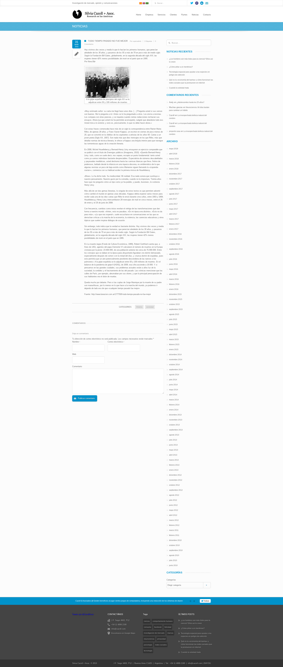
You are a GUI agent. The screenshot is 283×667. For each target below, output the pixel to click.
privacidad (161, 639)
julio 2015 (173, 319)
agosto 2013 (174, 435)
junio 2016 (173, 264)
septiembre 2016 (176, 249)
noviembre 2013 (175, 420)
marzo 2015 (174, 339)
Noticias (195, 15)
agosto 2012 (174, 495)
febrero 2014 (174, 405)
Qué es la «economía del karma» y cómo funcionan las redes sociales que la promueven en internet (196, 644)
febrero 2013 (174, 465)
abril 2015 (173, 334)
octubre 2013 (174, 425)
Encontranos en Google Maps (123, 633)
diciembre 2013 (175, 415)
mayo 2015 (173, 329)
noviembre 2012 (175, 480)
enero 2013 (173, 470)
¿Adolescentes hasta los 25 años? (190, 102)
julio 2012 (173, 500)
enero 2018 (173, 169)
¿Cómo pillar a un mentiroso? (181, 67)
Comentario (77, 366)
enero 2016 (173, 289)
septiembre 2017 (176, 189)
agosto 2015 (174, 314)
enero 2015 (173, 349)
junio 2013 (173, 445)
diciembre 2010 (175, 540)
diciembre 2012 (175, 475)
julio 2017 (173, 199)
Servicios (162, 15)
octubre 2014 (174, 365)
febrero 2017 (174, 224)
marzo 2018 (174, 159)
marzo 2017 (174, 219)
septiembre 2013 (176, 430)
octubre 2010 (174, 545)
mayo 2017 (173, 209)
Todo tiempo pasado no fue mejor (108, 41)
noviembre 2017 (175, 179)
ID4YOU (207, 663)
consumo (147, 627)
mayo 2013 (173, 450)
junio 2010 (173, 565)
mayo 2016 (173, 269)
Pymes (184, 15)
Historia (139, 307)
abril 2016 (173, 274)
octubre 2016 (174, 244)
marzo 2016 (174, 279)
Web (74, 354)
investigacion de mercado (154, 633)
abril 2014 (173, 395)
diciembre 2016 (175, 234)
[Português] (147, 3)
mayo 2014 (173, 390)
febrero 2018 (174, 164)
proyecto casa (174, 131)
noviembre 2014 (175, 360)
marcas (170, 633)
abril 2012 (173, 515)
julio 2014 (173, 380)
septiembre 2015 (176, 309)
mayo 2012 (173, 510)
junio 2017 (173, 204)
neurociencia (149, 639)
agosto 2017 (174, 194)
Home (138, 15)
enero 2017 (173, 229)
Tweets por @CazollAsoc (83, 614)
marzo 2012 (174, 520)
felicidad (167, 627)
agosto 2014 (174, 375)
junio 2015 (173, 324)
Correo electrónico (116, 342)
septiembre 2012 (176, 490)
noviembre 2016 (175, 239)
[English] (144, 3)
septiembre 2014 (176, 370)
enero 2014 (173, 410)
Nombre (76, 342)
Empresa (149, 15)
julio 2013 (173, 440)
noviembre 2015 (175, 299)
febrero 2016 (174, 284)
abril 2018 (173, 154)
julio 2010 (173, 560)
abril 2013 (173, 455)
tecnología (148, 651)
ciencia (147, 621)
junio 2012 (173, 505)
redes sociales (161, 645)
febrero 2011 (174, 535)
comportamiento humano (163, 621)
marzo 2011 (173, 530)
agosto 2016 (174, 254)
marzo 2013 (174, 460)
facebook (158, 627)
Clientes (173, 15)
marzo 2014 (174, 400)
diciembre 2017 (175, 174)
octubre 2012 (174, 485)
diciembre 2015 (175, 294)
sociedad (150, 307)
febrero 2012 (174, 525)
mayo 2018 (173, 149)
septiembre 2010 (176, 550)
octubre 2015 (174, 304)
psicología (148, 645)
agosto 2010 (174, 555)
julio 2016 (173, 259)
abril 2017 (173, 214)
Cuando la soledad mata (179, 88)
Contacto (207, 15)
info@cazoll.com (195, 663)
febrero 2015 (174, 344)
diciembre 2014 (175, 355)
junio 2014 (173, 385)
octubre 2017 (174, 184)
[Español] (140, 3)
